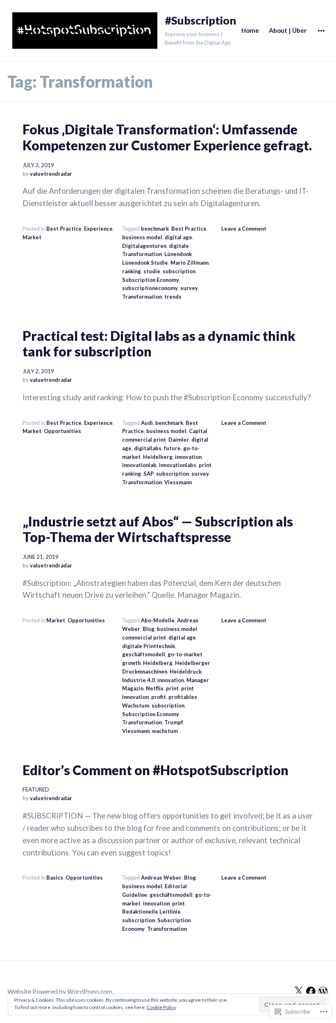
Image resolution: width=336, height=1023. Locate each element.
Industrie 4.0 (138, 680)
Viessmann (178, 482)
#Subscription (200, 20)
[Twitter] (298, 991)
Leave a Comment (243, 228)
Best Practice (64, 228)
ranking (131, 271)
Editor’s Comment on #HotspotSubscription (155, 770)
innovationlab (139, 465)
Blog (148, 629)
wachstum (165, 731)
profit (158, 697)
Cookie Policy (161, 1007)
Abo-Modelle (158, 620)
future (172, 448)
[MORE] (321, 30)
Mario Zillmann (189, 262)
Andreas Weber (161, 877)
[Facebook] (310, 991)
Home (250, 30)
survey (189, 288)
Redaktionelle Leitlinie (151, 911)
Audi (147, 423)
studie (151, 271)
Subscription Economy (150, 280)
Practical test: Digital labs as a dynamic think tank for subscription (159, 344)
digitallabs (147, 448)
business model (142, 237)
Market (32, 237)
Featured (36, 789)
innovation (188, 457)
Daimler (178, 439)
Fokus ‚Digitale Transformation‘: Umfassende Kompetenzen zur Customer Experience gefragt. (167, 137)
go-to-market (185, 654)
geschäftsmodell (143, 654)
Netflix (154, 688)
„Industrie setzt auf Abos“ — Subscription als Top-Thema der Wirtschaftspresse (158, 529)
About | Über (287, 30)
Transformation (142, 296)
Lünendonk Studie (145, 262)
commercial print (144, 439)
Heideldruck (186, 671)
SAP (148, 473)
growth (131, 663)
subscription (179, 271)
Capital (198, 431)
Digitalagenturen (144, 246)
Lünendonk (178, 254)
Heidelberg (158, 457)
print (205, 465)
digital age (178, 237)
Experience (98, 228)
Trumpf (173, 722)
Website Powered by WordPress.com (59, 991)
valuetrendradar (51, 173)
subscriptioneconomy (150, 288)
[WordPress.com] (323, 991)
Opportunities (62, 431)
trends (173, 296)
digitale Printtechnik (148, 646)
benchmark (155, 228)
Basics (54, 877)
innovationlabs (177, 465)
